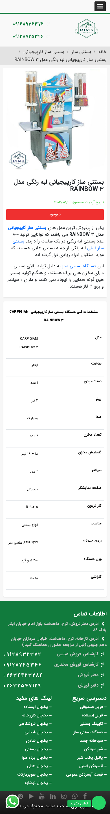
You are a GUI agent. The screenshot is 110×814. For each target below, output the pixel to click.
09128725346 (28, 36)
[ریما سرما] (87, 28)
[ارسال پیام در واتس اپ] (16, 801)
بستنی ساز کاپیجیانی (27, 227)
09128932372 (28, 24)
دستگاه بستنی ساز (79, 266)
